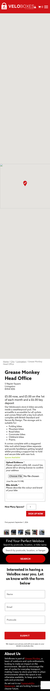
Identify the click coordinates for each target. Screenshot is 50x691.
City (12, 361)
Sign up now (35, 513)
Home (6, 361)
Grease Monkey (32, 658)
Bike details (12, 485)
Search (25, 558)
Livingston (21, 361)
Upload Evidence (15, 462)
